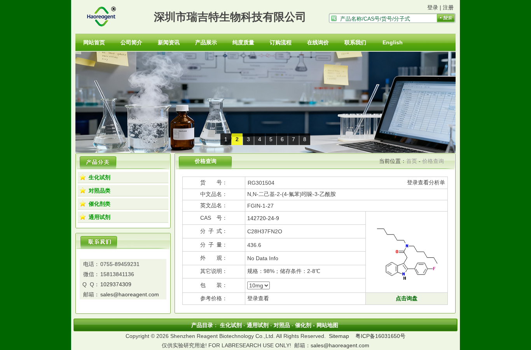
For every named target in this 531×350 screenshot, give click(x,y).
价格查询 (433, 161)
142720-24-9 (263, 218)
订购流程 (281, 42)
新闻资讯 (169, 42)
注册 (448, 7)
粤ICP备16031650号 (380, 336)
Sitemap (339, 336)
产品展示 (206, 42)
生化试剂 (99, 177)
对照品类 (99, 190)
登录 (432, 7)
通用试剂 (99, 217)
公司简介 (131, 42)
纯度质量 (243, 42)
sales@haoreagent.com (129, 294)
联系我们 (355, 42)
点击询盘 (406, 298)
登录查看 (418, 182)
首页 (411, 161)
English (393, 42)
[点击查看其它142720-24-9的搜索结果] (406, 288)
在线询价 (318, 42)
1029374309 (115, 284)
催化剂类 (99, 204)
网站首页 (94, 42)
